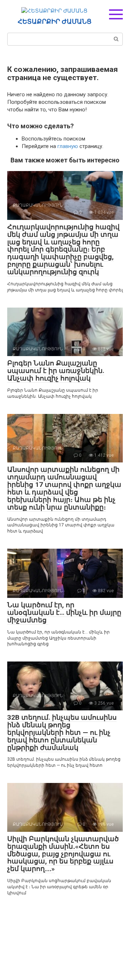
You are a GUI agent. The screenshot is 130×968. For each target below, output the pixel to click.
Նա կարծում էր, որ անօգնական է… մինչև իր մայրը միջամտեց (64, 612)
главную (67, 146)
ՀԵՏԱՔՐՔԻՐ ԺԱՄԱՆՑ (54, 21)
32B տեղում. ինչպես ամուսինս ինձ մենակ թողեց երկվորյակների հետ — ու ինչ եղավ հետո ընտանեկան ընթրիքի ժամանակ (62, 732)
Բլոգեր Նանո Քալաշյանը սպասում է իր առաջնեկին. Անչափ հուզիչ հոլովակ (55, 370)
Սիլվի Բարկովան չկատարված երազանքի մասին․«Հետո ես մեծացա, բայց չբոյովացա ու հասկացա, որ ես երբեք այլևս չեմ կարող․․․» (63, 854)
